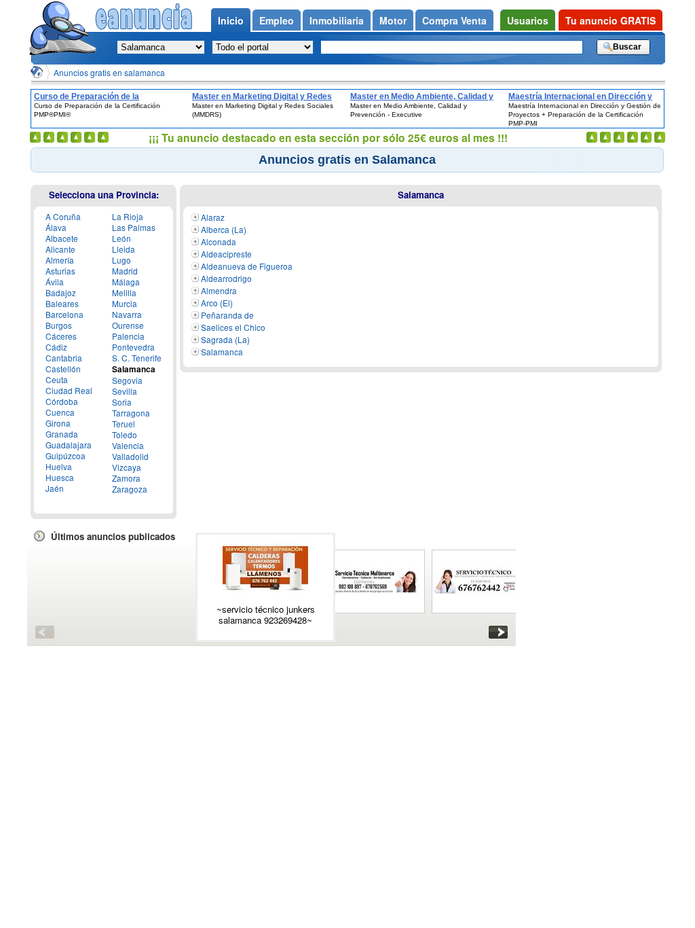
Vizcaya (126, 467)
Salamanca (222, 351)
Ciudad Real (68, 390)
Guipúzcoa (65, 455)
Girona (58, 423)
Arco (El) (217, 302)
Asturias (60, 270)
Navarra (127, 314)
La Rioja (127, 216)
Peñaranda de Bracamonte (222, 320)
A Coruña (63, 216)
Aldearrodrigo (226, 278)
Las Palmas (133, 227)
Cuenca (60, 412)
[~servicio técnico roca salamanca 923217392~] (376, 581)
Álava (56, 227)
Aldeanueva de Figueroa (247, 266)
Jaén (54, 488)
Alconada (218, 241)
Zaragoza (129, 489)
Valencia (128, 445)
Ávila (54, 281)
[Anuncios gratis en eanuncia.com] (62, 29)
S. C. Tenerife (137, 357)
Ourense (128, 325)
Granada (61, 434)
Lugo (121, 260)
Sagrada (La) (225, 339)
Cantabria (63, 357)
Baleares (62, 303)
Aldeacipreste (226, 254)
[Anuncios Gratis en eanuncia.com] (37, 72)
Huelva (58, 466)
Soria (122, 402)
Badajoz (60, 292)
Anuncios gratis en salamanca (109, 72)
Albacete (61, 238)
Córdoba (61, 401)
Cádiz (56, 347)
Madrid (125, 270)
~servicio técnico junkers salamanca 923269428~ (266, 614)
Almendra (219, 290)
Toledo (124, 434)
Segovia (127, 380)
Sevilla (124, 391)
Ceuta (56, 379)
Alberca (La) (223, 229)
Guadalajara (68, 444)
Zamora (126, 478)
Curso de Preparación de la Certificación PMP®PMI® (86, 96)
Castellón (63, 368)
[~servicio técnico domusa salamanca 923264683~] (477, 581)
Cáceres (61, 336)
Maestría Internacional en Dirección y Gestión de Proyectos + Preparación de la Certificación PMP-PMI (584, 96)
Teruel (123, 423)
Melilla (124, 292)
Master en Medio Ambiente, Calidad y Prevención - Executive (421, 96)
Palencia (128, 336)
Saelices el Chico (233, 327)
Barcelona (64, 314)
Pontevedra (133, 347)
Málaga (126, 281)
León (121, 238)
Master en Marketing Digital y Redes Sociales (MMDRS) (262, 96)
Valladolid (130, 456)
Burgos (58, 325)
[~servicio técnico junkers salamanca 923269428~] (265, 568)
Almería (59, 260)
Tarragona (131, 412)
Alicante (60, 249)
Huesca (59, 477)
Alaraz (213, 217)
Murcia (124, 303)
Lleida (123, 249)
